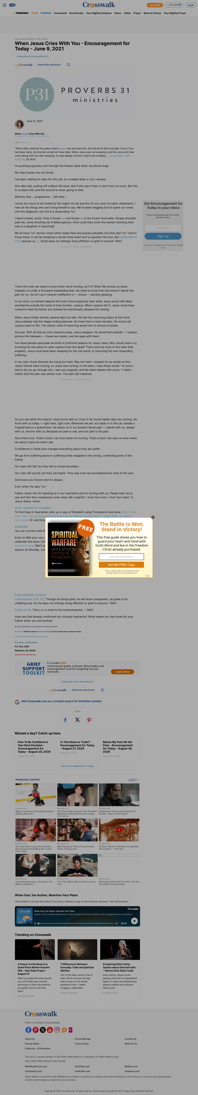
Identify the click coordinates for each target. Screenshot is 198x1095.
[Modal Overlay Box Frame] (99, 547)
